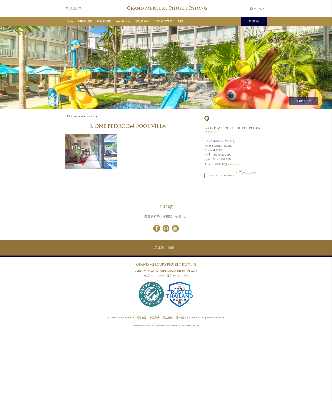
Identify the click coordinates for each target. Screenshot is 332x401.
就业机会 (168, 317)
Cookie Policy (196, 317)
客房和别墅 (85, 21)
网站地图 (141, 317)
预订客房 (254, 21)
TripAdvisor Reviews (221, 175)
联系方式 (154, 317)
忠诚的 (159, 247)
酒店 (70, 21)
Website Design (215, 317)
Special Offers (163, 21)
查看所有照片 (303, 101)
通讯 (171, 247)
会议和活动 (123, 21)
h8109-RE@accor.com (226, 164)
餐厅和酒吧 (104, 21)
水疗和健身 (142, 21)
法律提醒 (181, 317)
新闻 (180, 21)
